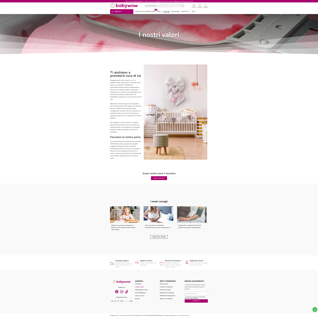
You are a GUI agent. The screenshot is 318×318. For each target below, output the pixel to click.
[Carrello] (200, 5)
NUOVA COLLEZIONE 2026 (145, 11)
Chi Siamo (138, 284)
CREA (159, 11)
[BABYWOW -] (124, 5)
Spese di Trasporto (166, 299)
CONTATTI (185, 11)
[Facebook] (116, 291)
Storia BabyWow (140, 293)
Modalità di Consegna (167, 293)
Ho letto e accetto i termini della (195, 297)
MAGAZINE (176, 11)
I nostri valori (139, 287)
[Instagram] (121, 291)
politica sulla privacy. (192, 298)
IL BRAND (166, 11)
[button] (159, 178)
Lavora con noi (139, 296)
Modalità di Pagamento (167, 296)
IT (195, 11)
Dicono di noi (164, 284)
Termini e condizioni (166, 287)
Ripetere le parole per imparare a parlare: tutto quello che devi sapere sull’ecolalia (123, 227)
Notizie (137, 299)
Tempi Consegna (165, 290)
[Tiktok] (126, 291)
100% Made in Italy (141, 290)
